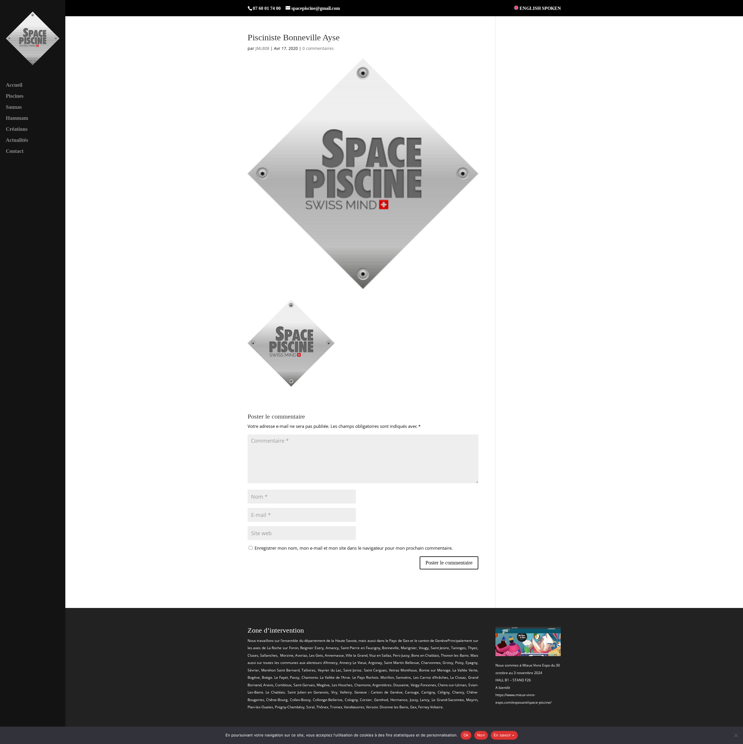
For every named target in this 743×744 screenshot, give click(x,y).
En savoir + (504, 735)
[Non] (736, 735)
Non (481, 735)
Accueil (14, 85)
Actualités (17, 140)
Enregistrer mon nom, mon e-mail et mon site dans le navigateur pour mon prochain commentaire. (354, 548)
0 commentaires (318, 48)
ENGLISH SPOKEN (539, 8)
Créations (17, 129)
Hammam (17, 118)
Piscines (15, 96)
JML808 (262, 48)
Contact (15, 151)
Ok (466, 735)
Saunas (14, 107)
